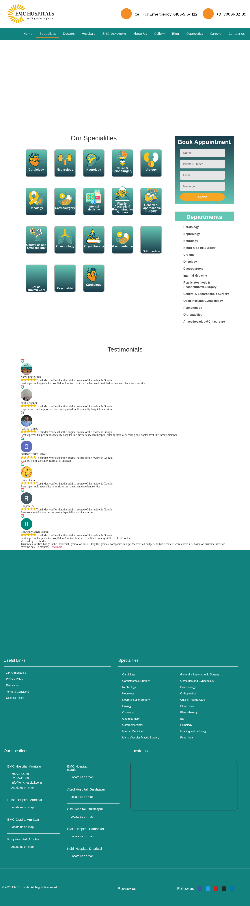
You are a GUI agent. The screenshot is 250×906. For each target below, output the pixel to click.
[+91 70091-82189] (208, 13)
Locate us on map (22, 787)
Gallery (159, 33)
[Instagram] (224, 888)
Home (27, 33)
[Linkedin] (232, 888)
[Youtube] (216, 888)
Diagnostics (194, 33)
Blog (175, 33)
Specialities (48, 33)
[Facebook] (200, 888)
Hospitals (88, 33)
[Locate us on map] (8, 788)
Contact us (237, 33)
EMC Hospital (21, 887)
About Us (140, 33)
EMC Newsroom (114, 33)
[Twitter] (208, 888)
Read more (56, 546)
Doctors (68, 33)
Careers (215, 33)
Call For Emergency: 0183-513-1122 (166, 14)
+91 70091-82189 (231, 14)
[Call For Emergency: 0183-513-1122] (126, 13)
